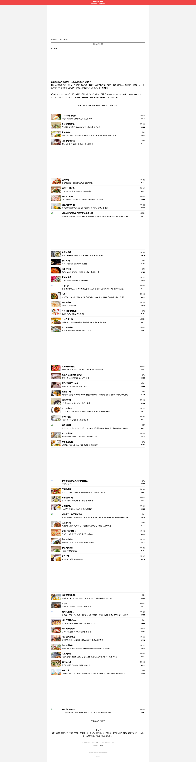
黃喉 (73, 297)
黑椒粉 (75, 370)
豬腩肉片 (65, 657)
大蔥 (109, 297)
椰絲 (88, 403)
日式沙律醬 (101, 395)
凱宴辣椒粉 (117, 615)
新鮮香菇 (72, 127)
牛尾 (63, 526)
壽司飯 (64, 119)
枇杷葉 (72, 378)
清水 (76, 272)
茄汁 (70, 183)
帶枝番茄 (68, 673)
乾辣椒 (94, 297)
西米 (63, 623)
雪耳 (69, 386)
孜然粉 (105, 135)
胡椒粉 (97, 127)
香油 (71, 255)
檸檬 (87, 322)
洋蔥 (79, 289)
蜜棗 (76, 378)
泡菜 (63, 640)
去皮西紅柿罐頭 (79, 615)
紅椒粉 (126, 517)
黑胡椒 (88, 191)
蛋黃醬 (103, 657)
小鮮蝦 (74, 640)
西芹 (75, 526)
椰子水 (86, 386)
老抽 (88, 127)
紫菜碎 (114, 657)
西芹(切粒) (94, 517)
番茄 (75, 289)
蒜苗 (123, 297)
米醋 (85, 713)
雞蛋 (94, 200)
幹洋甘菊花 (71, 314)
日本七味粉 (82, 370)
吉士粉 (93, 623)
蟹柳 (71, 632)
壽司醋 (91, 395)
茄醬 (73, 200)
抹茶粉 (74, 403)
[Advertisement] (98, 23)
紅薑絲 (93, 657)
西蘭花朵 (96, 322)
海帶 (90, 119)
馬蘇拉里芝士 (80, 200)
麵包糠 (90, 200)
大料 (73, 607)
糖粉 (69, 403)
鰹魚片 (98, 657)
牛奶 (87, 395)
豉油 (84, 191)
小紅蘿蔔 (103, 322)
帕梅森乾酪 (126, 615)
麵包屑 (77, 411)
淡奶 (85, 623)
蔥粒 (73, 665)
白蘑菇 (83, 289)
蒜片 (96, 615)
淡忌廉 (64, 314)
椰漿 (106, 208)
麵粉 (86, 200)
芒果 (75, 395)
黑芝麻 (86, 119)
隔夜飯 (64, 632)
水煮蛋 (69, 534)
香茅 (90, 208)
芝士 (81, 119)
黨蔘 (79, 144)
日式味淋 (86, 509)
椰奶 (105, 289)
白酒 (70, 322)
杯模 (95, 437)
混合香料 (85, 411)
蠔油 (84, 127)
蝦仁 (68, 648)
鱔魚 (70, 297)
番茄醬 (105, 598)
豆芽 (66, 297)
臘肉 (63, 542)
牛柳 (68, 517)
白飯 (63, 200)
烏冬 (63, 208)
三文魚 (67, 264)
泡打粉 (82, 437)
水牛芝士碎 (112, 428)
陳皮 (80, 378)
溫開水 (117, 216)
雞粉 (95, 272)
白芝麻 (89, 331)
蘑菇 (76, 598)
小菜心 (70, 420)
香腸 (68, 119)
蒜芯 (66, 542)
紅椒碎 (123, 428)
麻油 (91, 127)
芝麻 (83, 264)
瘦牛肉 (64, 501)
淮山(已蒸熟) (66, 144)
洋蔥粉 (118, 428)
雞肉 (66, 127)
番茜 (81, 208)
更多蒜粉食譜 (98, 721)
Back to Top (98, 730)
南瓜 (69, 272)
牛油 (84, 322)
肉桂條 (84, 135)
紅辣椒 (101, 615)
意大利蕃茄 (79, 445)
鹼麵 (63, 255)
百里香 (108, 673)
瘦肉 (83, 378)
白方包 (64, 534)
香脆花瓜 (76, 420)
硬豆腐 (67, 640)
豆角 (63, 191)
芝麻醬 (67, 255)
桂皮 (77, 607)
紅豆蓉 (67, 623)
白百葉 (78, 297)
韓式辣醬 (97, 640)
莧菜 (63, 331)
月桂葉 (100, 526)
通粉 (63, 445)
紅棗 (75, 144)
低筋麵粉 (65, 437)
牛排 (63, 322)
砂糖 (86, 183)
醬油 (84, 420)
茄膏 (92, 445)
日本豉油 (94, 713)
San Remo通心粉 (68, 713)
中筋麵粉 (125, 395)
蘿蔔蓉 (79, 135)
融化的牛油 (88, 492)
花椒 (98, 297)
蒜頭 (73, 272)
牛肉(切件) (65, 135)
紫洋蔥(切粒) (114, 517)
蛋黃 (89, 615)
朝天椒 (92, 289)
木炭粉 (87, 437)
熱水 (84, 403)
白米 (63, 264)
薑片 (75, 191)
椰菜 (71, 517)
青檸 (87, 289)
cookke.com (99, 742)
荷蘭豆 (64, 551)
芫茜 (98, 289)
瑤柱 (66, 305)
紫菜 (79, 264)
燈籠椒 (77, 119)
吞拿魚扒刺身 (66, 370)
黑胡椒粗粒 (119, 673)
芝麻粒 (108, 395)
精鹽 (85, 607)
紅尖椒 (72, 280)
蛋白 (63, 305)
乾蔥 (85, 208)
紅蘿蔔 (67, 208)
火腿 (68, 632)
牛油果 (79, 395)
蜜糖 (82, 492)
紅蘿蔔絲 (107, 517)
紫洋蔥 (69, 598)
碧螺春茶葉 (74, 264)
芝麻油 (86, 542)
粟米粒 (81, 713)
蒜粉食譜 (65, 40)
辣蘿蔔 (76, 255)
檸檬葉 (71, 289)
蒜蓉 (77, 216)
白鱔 (63, 127)
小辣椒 (69, 331)
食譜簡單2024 (56, 40)
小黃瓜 (64, 280)
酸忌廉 (106, 615)
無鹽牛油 (80, 403)
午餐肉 (83, 297)
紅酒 (66, 322)
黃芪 (82, 144)
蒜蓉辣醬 (99, 648)
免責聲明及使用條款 (98, 745)
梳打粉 (72, 492)
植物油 (117, 297)
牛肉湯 (108, 526)
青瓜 (91, 322)
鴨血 (63, 297)
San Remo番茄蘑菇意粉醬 (95, 428)
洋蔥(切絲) (73, 135)
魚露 (82, 183)
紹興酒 (89, 144)
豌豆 (75, 632)
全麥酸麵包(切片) (80, 517)
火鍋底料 (89, 297)
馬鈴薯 (77, 208)
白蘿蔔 (104, 216)
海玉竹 (64, 378)
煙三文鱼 (75, 534)
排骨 (72, 144)
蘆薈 (68, 280)
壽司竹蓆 (119, 395)
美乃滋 (85, 534)
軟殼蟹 (71, 395)
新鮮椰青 (65, 386)
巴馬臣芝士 (82, 428)
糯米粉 (74, 437)
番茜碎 (100, 598)
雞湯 (108, 289)
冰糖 (76, 386)
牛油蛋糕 (65, 403)
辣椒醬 (74, 559)
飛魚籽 (113, 395)
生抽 (74, 183)
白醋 (113, 216)
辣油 (102, 255)
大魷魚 (64, 648)
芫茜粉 (121, 517)
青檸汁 (100, 370)
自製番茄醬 (106, 411)
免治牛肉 (65, 411)
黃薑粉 (100, 135)
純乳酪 (95, 135)
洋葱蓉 (101, 713)
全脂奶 (81, 386)
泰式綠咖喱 (118, 289)
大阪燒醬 (109, 657)
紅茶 (66, 607)
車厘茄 (93, 370)
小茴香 (81, 607)
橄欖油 (88, 370)
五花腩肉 (65, 272)
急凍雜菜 (68, 200)
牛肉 (63, 509)
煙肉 (73, 598)
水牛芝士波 (82, 598)
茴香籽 (110, 135)
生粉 (102, 127)
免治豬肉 (68, 191)
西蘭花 (72, 119)
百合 (68, 378)
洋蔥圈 (80, 534)
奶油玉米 (70, 501)
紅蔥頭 (91, 526)
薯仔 (63, 615)
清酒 (90, 509)
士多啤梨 (78, 314)
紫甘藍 (64, 517)
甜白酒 (78, 509)
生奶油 (96, 492)
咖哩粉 (100, 208)
